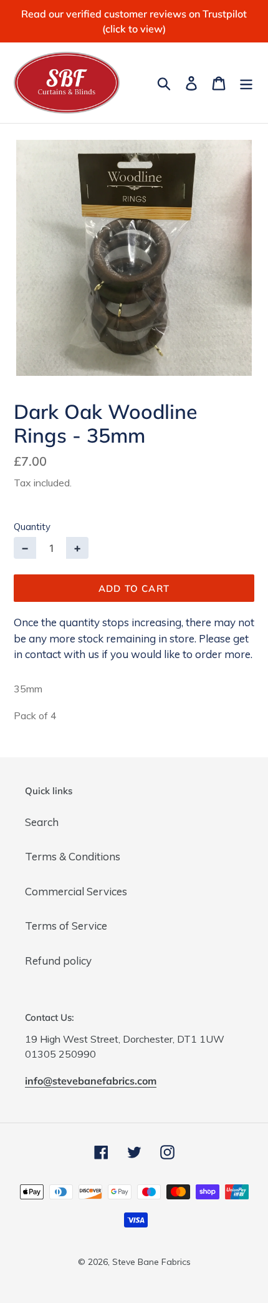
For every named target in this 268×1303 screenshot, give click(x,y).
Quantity (32, 527)
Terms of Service (66, 925)
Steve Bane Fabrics (151, 1261)
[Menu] (246, 82)
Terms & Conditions (72, 856)
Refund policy (58, 960)
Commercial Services (76, 891)
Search (42, 822)
